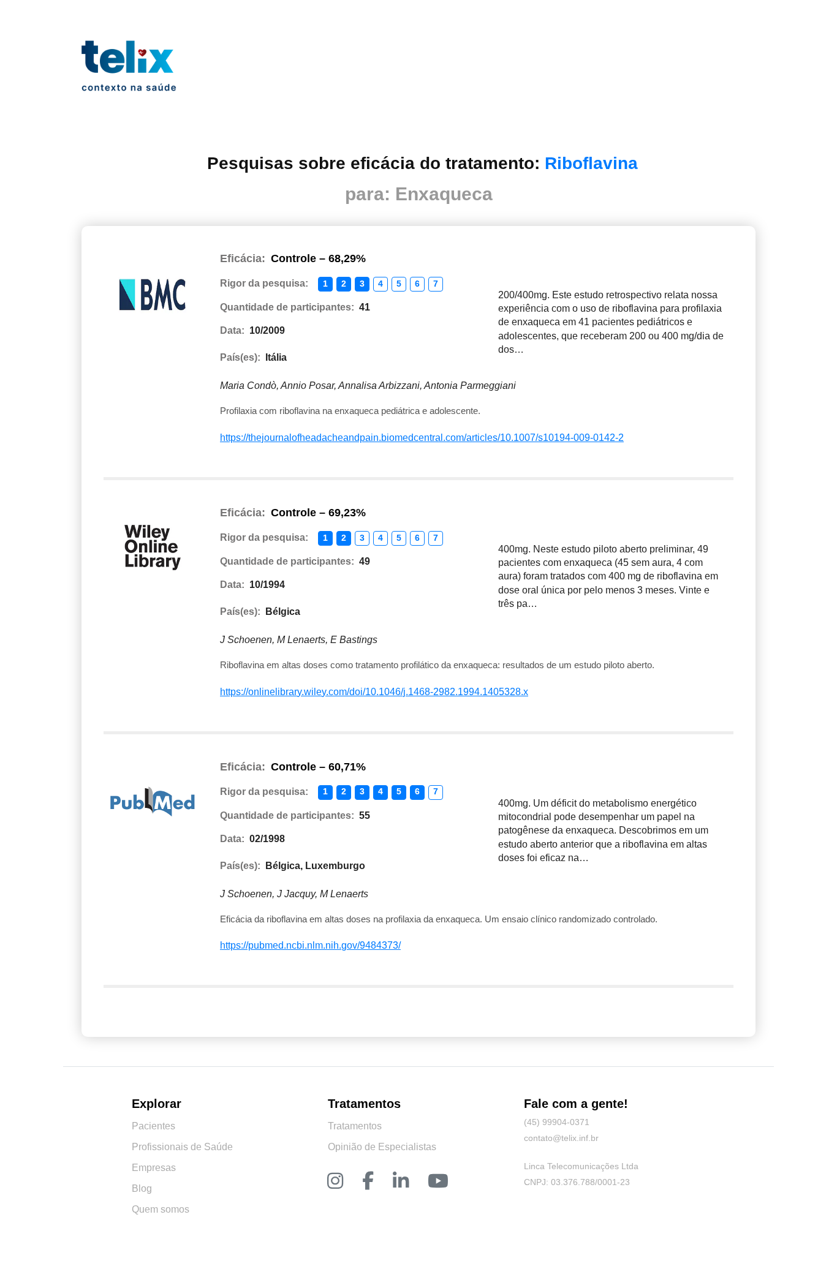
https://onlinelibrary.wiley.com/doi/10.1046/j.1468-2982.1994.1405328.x (374, 692)
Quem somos (160, 1209)
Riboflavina (591, 163)
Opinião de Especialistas (382, 1147)
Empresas (154, 1167)
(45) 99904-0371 (556, 1122)
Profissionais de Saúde (182, 1147)
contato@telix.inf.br (561, 1138)
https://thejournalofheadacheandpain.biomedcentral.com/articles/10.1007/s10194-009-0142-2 (422, 437)
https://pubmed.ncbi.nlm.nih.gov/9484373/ (310, 945)
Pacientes (153, 1126)
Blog (142, 1188)
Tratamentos (355, 1126)
